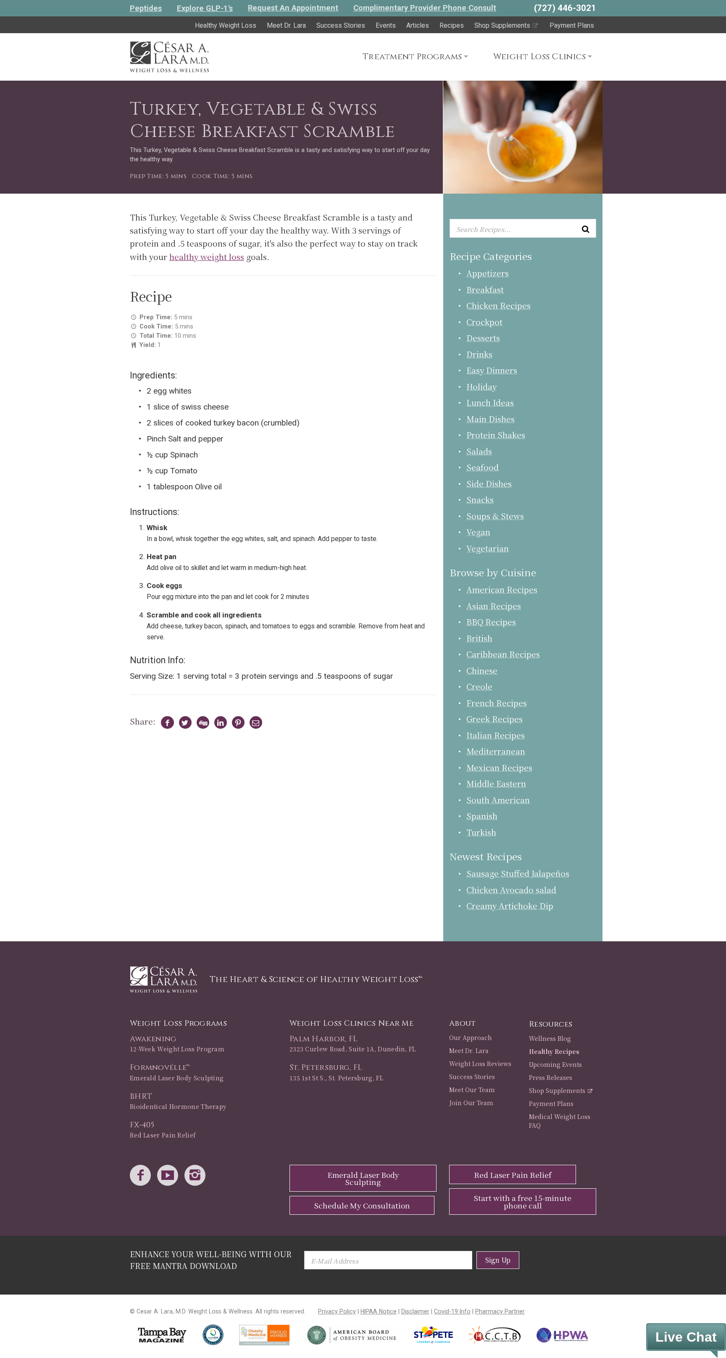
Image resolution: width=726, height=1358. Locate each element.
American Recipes (501, 589)
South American (498, 799)
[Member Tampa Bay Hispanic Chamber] (495, 1334)
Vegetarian (487, 548)
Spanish (481, 815)
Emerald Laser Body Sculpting (363, 1178)
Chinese (481, 670)
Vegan (478, 531)
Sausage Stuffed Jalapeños (517, 873)
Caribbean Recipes (503, 653)
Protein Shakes (495, 434)
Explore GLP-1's (205, 8)
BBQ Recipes (491, 621)
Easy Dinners (491, 370)
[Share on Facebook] (166, 722)
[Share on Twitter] (183, 722)
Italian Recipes (495, 735)
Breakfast (485, 289)
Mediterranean (495, 750)
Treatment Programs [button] (412, 56)
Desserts (483, 337)
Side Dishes (489, 483)
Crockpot (484, 321)
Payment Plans (572, 25)
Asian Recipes (493, 605)
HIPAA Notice (378, 1311)
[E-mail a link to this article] (254, 722)
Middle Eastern (496, 783)
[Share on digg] (201, 722)
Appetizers (487, 272)
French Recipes (496, 702)
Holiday (481, 386)
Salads (479, 451)
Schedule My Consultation (362, 1205)
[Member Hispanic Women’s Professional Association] (562, 1335)
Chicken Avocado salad (511, 889)
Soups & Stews (495, 515)
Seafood (482, 467)
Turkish (481, 832)
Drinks (479, 354)
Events (386, 25)
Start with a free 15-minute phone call (522, 1202)
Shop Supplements (503, 25)
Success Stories (340, 25)
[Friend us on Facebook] (142, 1176)
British (479, 638)
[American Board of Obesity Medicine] (351, 1335)
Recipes (451, 25)
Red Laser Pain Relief (513, 1174)
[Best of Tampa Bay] (162, 1335)
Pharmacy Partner (500, 1311)
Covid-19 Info (452, 1311)
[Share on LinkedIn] (219, 722)
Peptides (146, 8)
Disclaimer (415, 1311)
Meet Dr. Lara (286, 25)
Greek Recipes (494, 718)
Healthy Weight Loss (225, 25)
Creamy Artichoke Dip (509, 905)
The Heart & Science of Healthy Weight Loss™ (316, 979)
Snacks (480, 499)
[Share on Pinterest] (236, 722)
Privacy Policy (337, 1311)
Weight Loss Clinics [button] (539, 56)
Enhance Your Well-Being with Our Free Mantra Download (211, 1259)
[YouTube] (169, 1176)
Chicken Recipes (498, 305)
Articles (417, 25)
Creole (479, 686)
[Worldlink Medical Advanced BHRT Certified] (213, 1334)
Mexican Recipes (499, 767)
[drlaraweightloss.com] (169, 55)
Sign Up (497, 1260)
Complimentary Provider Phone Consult (424, 7)
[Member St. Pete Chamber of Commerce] (433, 1334)
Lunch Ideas (490, 402)
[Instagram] (197, 1176)
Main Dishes (490, 418)
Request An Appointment (293, 7)
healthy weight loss (206, 256)
